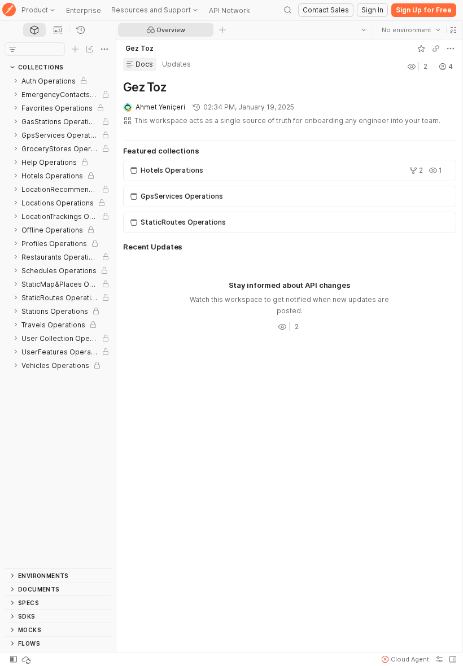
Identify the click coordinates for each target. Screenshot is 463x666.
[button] (453, 30)
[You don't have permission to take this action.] (222, 30)
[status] (27, 659)
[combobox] (410, 30)
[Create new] (75, 49)
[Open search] (288, 10)
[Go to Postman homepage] (9, 10)
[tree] (58, 321)
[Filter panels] (12, 49)
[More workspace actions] (450, 48)
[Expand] (15, 80)
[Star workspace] (420, 48)
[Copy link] (435, 48)
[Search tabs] (363, 30)
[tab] (34, 30)
